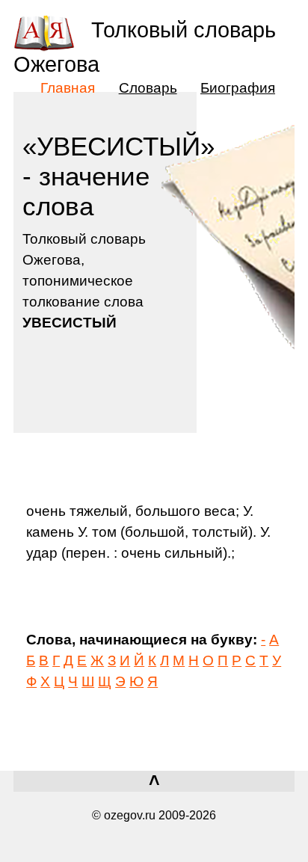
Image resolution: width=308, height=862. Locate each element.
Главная (67, 87)
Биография (237, 87)
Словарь (148, 87)
